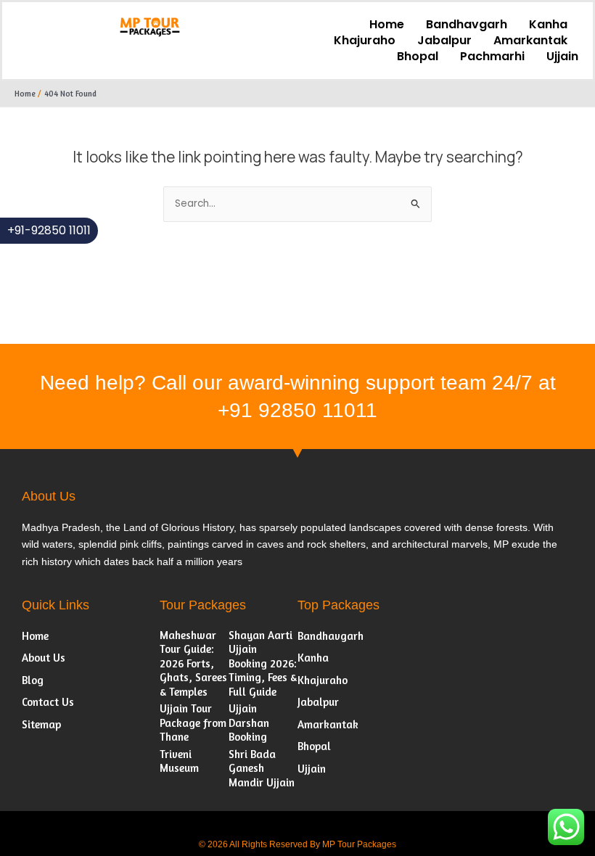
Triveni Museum (179, 761)
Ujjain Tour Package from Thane (193, 722)
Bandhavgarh (466, 25)
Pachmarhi (492, 57)
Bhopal (417, 57)
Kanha (548, 25)
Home (386, 25)
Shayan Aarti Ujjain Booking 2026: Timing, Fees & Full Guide (263, 663)
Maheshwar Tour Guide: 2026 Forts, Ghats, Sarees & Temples (193, 663)
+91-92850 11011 (49, 230)
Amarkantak (530, 41)
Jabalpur (444, 41)
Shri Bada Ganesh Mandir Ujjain (262, 768)
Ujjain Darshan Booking (249, 722)
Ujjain (562, 57)
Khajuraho (364, 41)
